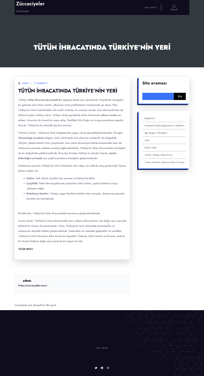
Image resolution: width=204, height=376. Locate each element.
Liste (147, 140)
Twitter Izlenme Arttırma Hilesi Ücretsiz (165, 162)
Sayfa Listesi (151, 147)
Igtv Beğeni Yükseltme (156, 133)
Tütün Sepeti (25, 249)
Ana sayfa (151, 7)
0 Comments (40, 83)
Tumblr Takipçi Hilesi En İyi (158, 155)
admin (25, 83)
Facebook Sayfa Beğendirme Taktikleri (164, 125)
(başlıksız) (150, 118)
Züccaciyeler (30, 3)
